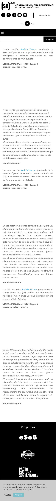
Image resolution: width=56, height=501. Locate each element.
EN (32, 23)
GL (22, 23)
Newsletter (44, 15)
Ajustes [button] (7, 495)
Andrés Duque (28, 49)
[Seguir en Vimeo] (25, 15)
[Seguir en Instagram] (14, 15)
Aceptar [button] (18, 495)
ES (27, 23)
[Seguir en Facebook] (3, 15)
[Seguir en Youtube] (19, 15)
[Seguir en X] (9, 15)
